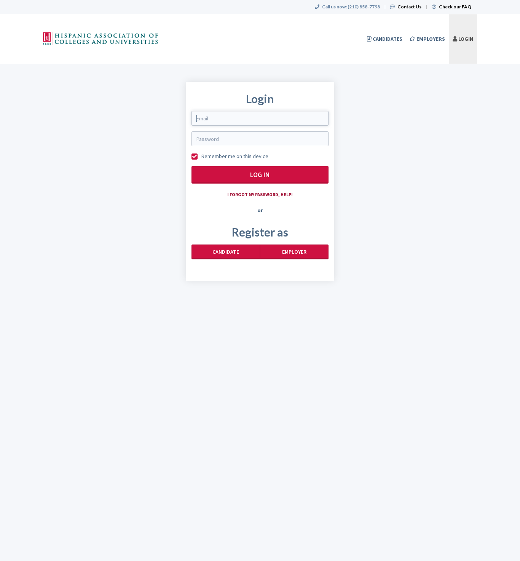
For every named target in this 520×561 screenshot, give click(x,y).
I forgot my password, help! (260, 194)
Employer (294, 251)
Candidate (225, 251)
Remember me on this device (234, 156)
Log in (260, 174)
